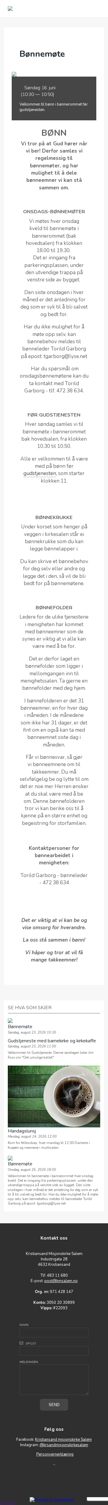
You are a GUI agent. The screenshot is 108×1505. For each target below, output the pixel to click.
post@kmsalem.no (61, 1281)
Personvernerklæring (55, 1454)
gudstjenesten (39, 473)
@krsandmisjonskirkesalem (64, 1445)
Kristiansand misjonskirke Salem (63, 1439)
